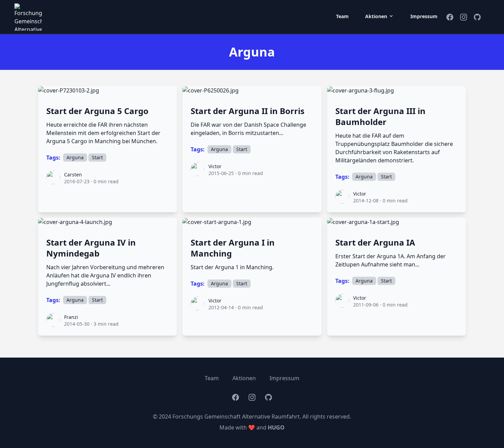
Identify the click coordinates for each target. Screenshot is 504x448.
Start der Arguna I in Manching (233, 248)
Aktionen (244, 378)
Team (342, 16)
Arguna (75, 157)
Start (97, 157)
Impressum (423, 16)
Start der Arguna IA (375, 242)
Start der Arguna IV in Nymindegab (91, 248)
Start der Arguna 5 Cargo (97, 110)
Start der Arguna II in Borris (247, 110)
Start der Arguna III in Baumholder (380, 116)
